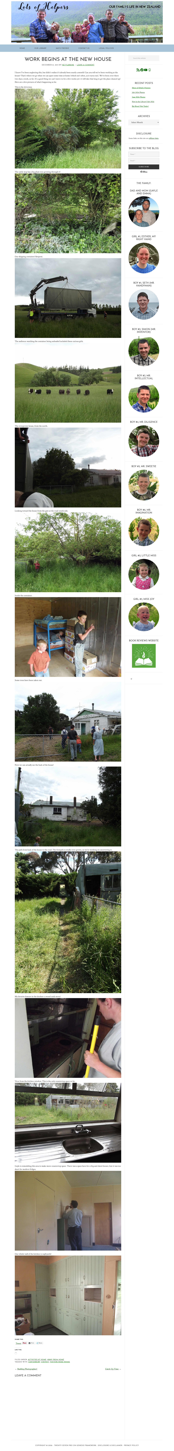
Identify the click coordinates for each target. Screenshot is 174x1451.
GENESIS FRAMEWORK (86, 1445)
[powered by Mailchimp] (144, 173)
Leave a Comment (85, 65)
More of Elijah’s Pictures (141, 88)
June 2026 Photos (138, 97)
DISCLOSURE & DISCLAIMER (110, 1445)
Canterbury (34, 1362)
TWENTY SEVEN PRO (63, 1445)
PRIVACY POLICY (131, 1445)
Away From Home (55, 1359)
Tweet (18, 1343)
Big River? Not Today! (140, 106)
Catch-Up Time (112, 1369)
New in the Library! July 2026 (143, 101)
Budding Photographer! (27, 1369)
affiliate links (153, 138)
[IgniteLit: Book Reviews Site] (144, 667)
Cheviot (45, 1362)
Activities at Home (37, 1359)
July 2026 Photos (138, 92)
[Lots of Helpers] (87, 2)
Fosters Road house (60, 1362)
